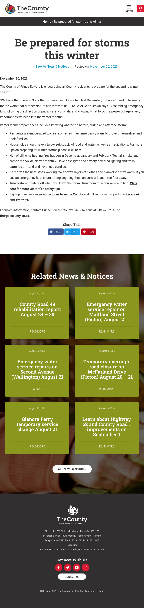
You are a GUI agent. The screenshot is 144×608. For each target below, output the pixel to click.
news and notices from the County (59, 194)
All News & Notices (72, 469)
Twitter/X (22, 200)
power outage (121, 111)
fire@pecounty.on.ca (14, 216)
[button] (56, 231)
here (78, 150)
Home (47, 21)
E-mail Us (72, 545)
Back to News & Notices (52, 66)
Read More (37, 331)
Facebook (133, 194)
